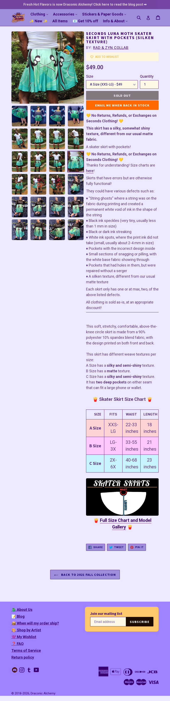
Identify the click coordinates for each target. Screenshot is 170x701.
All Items (60, 21)
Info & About (116, 21)
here (90, 171)
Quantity (147, 76)
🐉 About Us (21, 609)
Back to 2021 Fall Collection (88, 574)
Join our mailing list (106, 613)
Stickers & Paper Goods (105, 14)
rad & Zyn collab (111, 47)
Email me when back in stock (122, 105)
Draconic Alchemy (43, 693)
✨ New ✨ (38, 21)
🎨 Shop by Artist (26, 630)
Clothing (40, 14)
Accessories (66, 14)
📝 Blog (18, 616)
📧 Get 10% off (85, 21)
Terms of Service (26, 650)
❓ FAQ (17, 643)
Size (89, 76)
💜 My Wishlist (23, 637)
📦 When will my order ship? (35, 623)
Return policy (22, 657)
